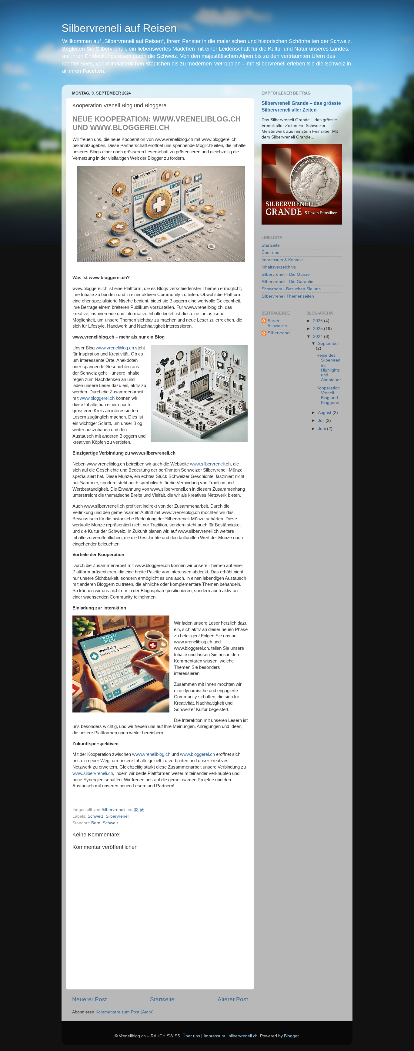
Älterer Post (233, 999)
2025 (318, 328)
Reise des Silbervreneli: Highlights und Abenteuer (328, 367)
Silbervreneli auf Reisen (119, 28)
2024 (318, 336)
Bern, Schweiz (105, 823)
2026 (318, 321)
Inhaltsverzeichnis (279, 267)
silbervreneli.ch (243, 1036)
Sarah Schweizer (277, 323)
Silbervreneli (117, 816)
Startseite (162, 999)
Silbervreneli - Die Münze (286, 274)
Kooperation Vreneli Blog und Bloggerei (328, 395)
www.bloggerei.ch (97, 398)
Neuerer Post (89, 999)
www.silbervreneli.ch (210, 464)
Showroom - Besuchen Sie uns (291, 289)
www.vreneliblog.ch (115, 347)
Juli (322, 420)
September (328, 343)
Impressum (214, 1036)
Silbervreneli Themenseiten (288, 296)
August (325, 412)
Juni (322, 428)
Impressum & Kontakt (282, 260)
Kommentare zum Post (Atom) (124, 1012)
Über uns (270, 252)
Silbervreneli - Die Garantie (287, 281)
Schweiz (95, 816)
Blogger (291, 1036)
